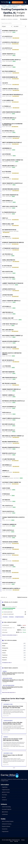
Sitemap (16, 841)
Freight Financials (6, 789)
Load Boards (5, 814)
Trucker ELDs (4, 829)
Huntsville (13, 650)
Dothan (13, 652)
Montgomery (13, 648)
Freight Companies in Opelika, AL (9, 6)
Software (5, 811)
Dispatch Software (6, 826)
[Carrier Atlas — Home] (5, 2)
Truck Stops (4, 794)
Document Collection (6, 809)
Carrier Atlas (4, 5)
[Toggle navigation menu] (25, 2)
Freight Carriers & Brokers (14, 5)
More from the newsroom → (9, 692)
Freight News (4, 787)
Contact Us (4, 799)
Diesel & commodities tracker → (9, 635)
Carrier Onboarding (6, 806)
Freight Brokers (5, 831)
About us (4, 797)
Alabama (23, 5)
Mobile (13, 645)
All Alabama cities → (7, 662)
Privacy (23, 840)
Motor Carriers (6, 792)
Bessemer (13, 659)
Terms (11, 841)
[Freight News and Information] (9, 775)
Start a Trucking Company (7, 821)
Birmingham (13, 643)
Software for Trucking (6, 823)
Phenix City (13, 657)
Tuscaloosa (13, 655)
